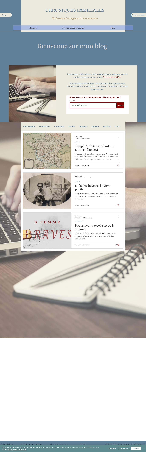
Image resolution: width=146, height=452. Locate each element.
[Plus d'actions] (119, 137)
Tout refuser (124, 448)
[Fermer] (143, 448)
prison (77, 142)
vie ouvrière (44, 126)
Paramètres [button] (112, 448)
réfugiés (77, 181)
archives (106, 126)
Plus (116, 126)
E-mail (72, 101)
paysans (95, 126)
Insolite (71, 126)
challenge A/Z (79, 221)
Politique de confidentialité (17, 449)
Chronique (59, 126)
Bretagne (83, 126)
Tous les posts (29, 126)
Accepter (136, 448)
